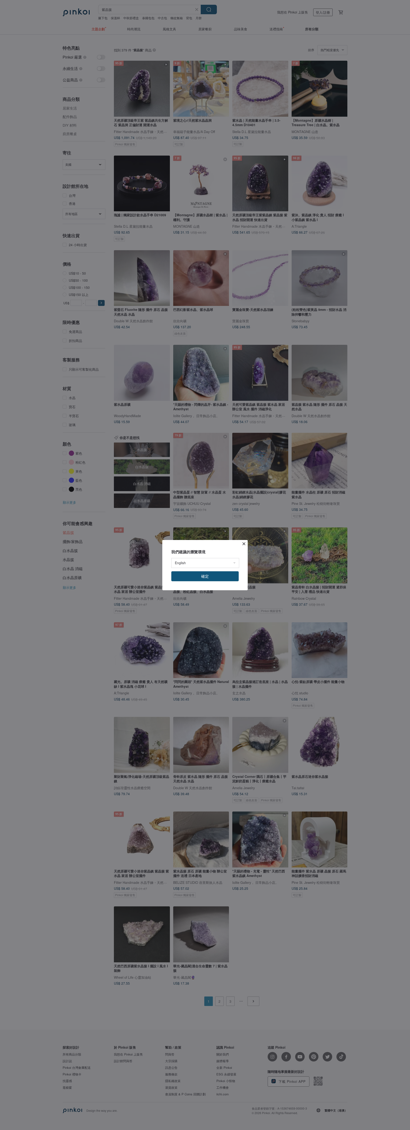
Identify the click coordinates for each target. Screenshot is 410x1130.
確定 (205, 576)
